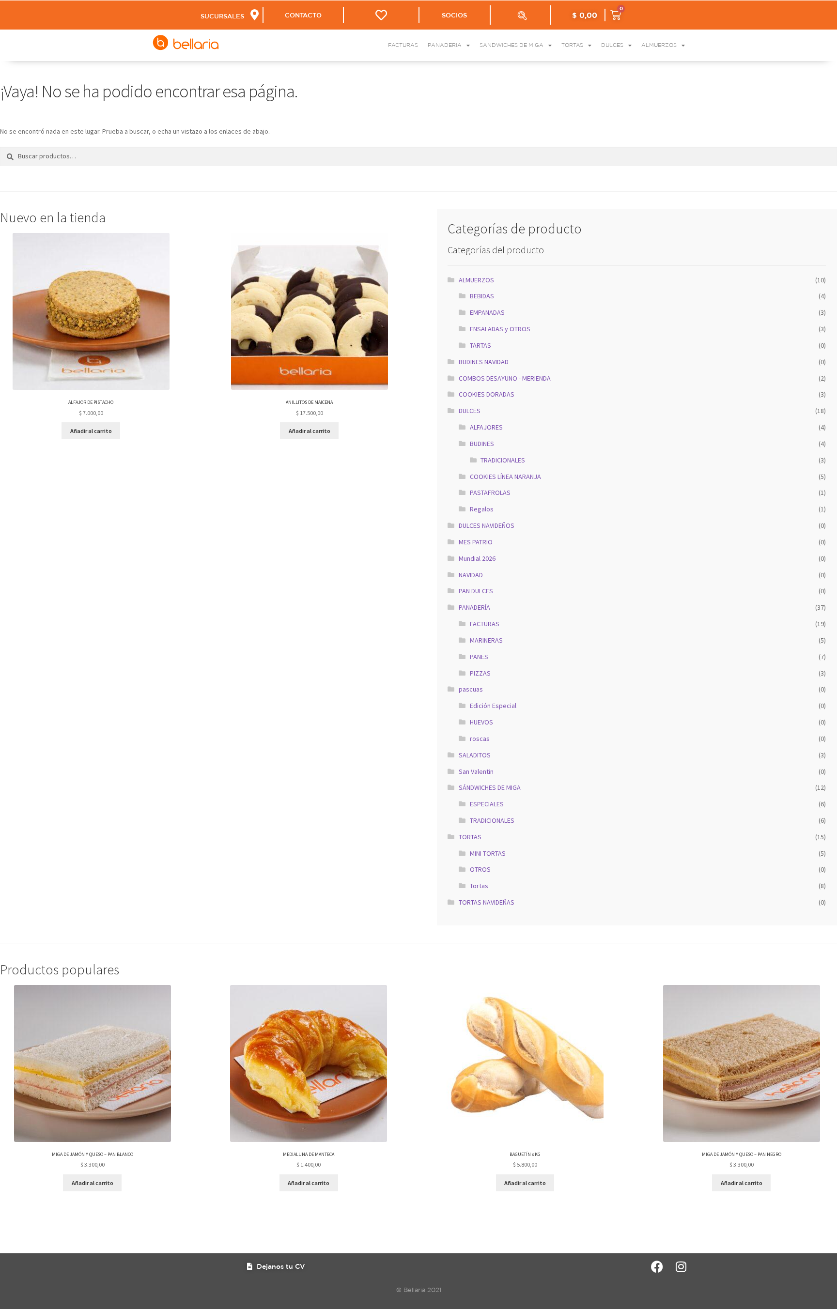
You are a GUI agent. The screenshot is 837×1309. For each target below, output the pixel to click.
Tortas (572, 45)
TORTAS (470, 836)
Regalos (482, 509)
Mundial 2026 (477, 558)
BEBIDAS (482, 296)
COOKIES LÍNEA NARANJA (505, 476)
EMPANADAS (487, 312)
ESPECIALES (487, 804)
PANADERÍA (474, 607)
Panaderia (445, 45)
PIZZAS (480, 673)
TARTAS (480, 345)
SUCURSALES (222, 16)
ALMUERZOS (476, 280)
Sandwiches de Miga (511, 45)
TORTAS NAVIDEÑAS (486, 902)
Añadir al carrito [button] (91, 430)
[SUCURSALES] (254, 14)
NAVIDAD (471, 574)
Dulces (612, 45)
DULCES (469, 410)
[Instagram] (681, 1267)
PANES (479, 656)
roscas (480, 738)
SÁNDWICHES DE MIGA (490, 787)
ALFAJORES (486, 427)
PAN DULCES (476, 590)
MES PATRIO (476, 542)
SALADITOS (475, 755)
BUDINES (482, 443)
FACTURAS (484, 623)
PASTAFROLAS (490, 492)
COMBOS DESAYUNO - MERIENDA (505, 378)
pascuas (471, 689)
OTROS (480, 869)
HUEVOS (481, 722)
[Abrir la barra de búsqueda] (522, 15)
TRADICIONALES (502, 460)
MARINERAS (486, 640)
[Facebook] (657, 1267)
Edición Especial (493, 705)
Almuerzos (659, 45)
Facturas (403, 45)
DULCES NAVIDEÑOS (486, 525)
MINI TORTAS (488, 853)
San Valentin (476, 771)
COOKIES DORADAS (486, 394)
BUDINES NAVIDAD (484, 361)
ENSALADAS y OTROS (500, 328)
